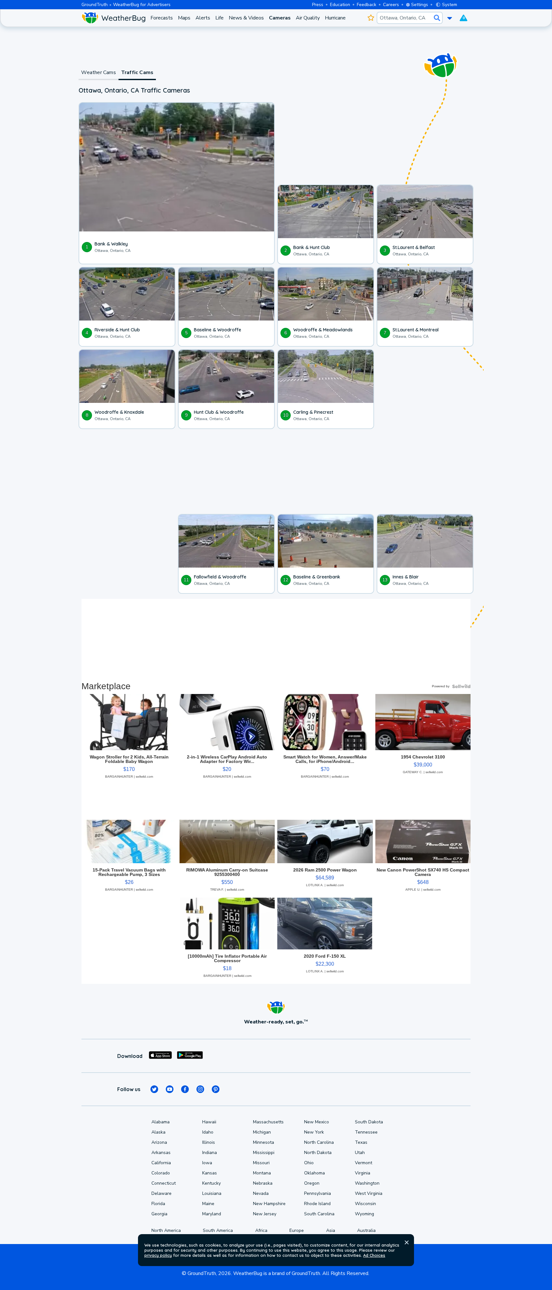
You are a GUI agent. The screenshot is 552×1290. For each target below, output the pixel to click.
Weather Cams (98, 72)
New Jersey (264, 1214)
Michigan (262, 1132)
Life (219, 17)
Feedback (366, 5)
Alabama (160, 1122)
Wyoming (364, 1214)
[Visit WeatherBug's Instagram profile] (200, 1089)
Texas (361, 1142)
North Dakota (318, 1153)
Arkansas (161, 1153)
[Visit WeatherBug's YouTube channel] (169, 1089)
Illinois (208, 1142)
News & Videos (246, 17)
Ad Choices (374, 1255)
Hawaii (209, 1122)
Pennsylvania (317, 1193)
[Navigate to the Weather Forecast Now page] (113, 17)
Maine (208, 1204)
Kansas (209, 1173)
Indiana (209, 1153)
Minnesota (263, 1142)
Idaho (207, 1132)
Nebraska (262, 1183)
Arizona (159, 1142)
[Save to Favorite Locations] (371, 18)
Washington (367, 1183)
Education (340, 5)
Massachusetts (268, 1122)
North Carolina (319, 1142)
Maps (184, 17)
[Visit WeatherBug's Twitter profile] (154, 1089)
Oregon (311, 1183)
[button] (407, 1242)
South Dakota (369, 1122)
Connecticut (163, 1183)
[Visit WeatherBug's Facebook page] (185, 1089)
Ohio (309, 1163)
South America (218, 1230)
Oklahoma (314, 1173)
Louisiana (211, 1193)
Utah (360, 1153)
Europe (296, 1230)
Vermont (363, 1163)
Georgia (159, 1214)
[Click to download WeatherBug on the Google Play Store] (190, 1056)
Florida (158, 1204)
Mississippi (263, 1153)
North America (166, 1230)
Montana (262, 1173)
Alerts (202, 17)
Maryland (211, 1214)
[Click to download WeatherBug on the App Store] (160, 1056)
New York (314, 1132)
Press (317, 5)
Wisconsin (365, 1204)
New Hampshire (269, 1204)
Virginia (362, 1173)
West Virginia (368, 1193)
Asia (330, 1230)
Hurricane (335, 17)
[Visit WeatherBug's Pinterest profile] (215, 1089)
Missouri (261, 1163)
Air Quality (308, 17)
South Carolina (319, 1214)
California (161, 1163)
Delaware (161, 1193)
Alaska (158, 1132)
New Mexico (316, 1122)
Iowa (207, 1163)
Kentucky (211, 1183)
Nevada (261, 1193)
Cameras (280, 17)
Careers (391, 5)
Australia (366, 1230)
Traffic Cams (137, 72)
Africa (261, 1230)
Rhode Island (317, 1204)
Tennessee (366, 1132)
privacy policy (158, 1255)
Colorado (160, 1173)
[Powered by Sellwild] (461, 686)
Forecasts (161, 17)
